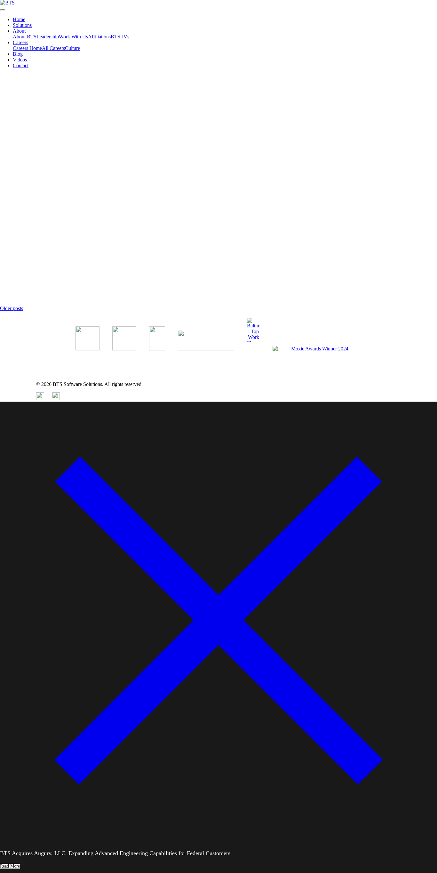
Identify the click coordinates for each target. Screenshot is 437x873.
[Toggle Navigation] (2, 10)
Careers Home (27, 48)
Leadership (47, 36)
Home (19, 19)
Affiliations (99, 36)
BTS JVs (120, 36)
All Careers (53, 48)
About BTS (24, 36)
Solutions (22, 25)
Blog (18, 54)
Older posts (11, 308)
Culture (72, 48)
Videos (20, 59)
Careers (20, 42)
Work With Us (73, 36)
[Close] (218, 837)
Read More (11, 135)
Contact (20, 65)
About (19, 31)
